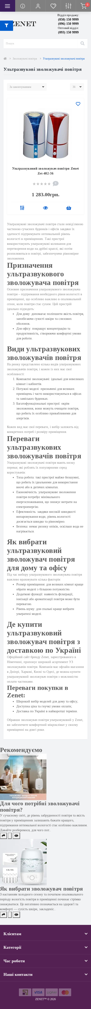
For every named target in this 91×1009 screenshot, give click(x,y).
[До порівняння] (22, 208)
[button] (38, 6)
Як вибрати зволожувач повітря (41, 889)
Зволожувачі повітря (25, 58)
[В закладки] (78, 104)
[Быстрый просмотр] (45, 208)
